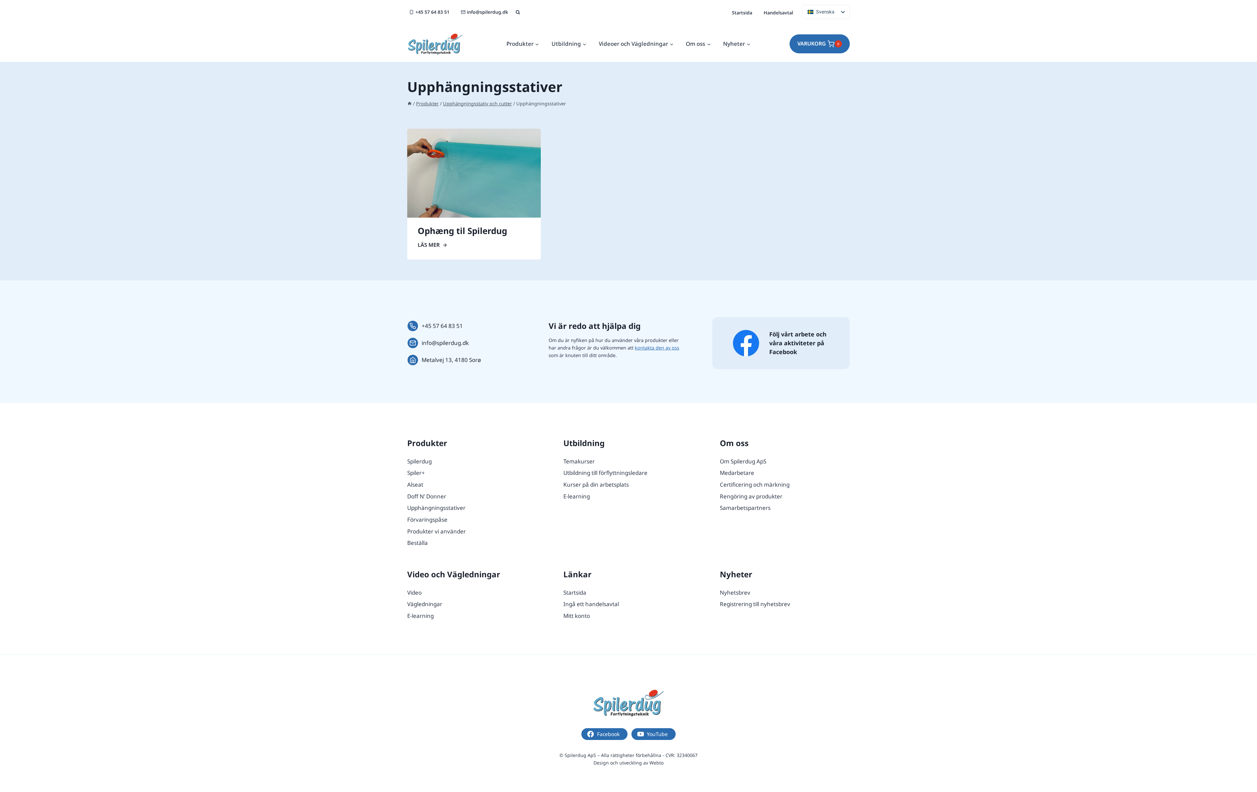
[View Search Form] (517, 12)
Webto (656, 763)
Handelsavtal (778, 12)
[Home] (409, 103)
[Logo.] (628, 703)
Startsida (742, 12)
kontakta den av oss (657, 348)
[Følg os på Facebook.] (746, 343)
